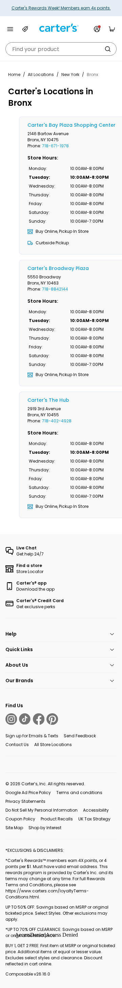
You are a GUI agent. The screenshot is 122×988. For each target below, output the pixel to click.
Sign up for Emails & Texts (31, 736)
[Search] (107, 49)
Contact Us (17, 744)
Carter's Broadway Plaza (58, 268)
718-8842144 (55, 289)
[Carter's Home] (61, 28)
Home (14, 74)
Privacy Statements (25, 801)
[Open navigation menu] (10, 29)
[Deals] (25, 29)
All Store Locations (53, 744)
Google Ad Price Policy (28, 792)
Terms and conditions (79, 792)
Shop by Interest (44, 828)
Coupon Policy (20, 819)
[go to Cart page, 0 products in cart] (111, 29)
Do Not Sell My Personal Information (41, 810)
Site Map (14, 828)
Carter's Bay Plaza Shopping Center (71, 125)
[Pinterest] (52, 719)
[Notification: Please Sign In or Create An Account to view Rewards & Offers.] (96, 29)
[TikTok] (24, 719)
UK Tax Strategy (94, 819)
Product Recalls (57, 819)
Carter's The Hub (48, 400)
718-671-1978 (55, 146)
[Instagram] (11, 719)
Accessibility (96, 810)
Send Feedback (80, 736)
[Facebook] (38, 719)
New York (70, 74)
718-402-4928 (57, 421)
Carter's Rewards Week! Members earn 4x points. (61, 8)
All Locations (41, 74)
